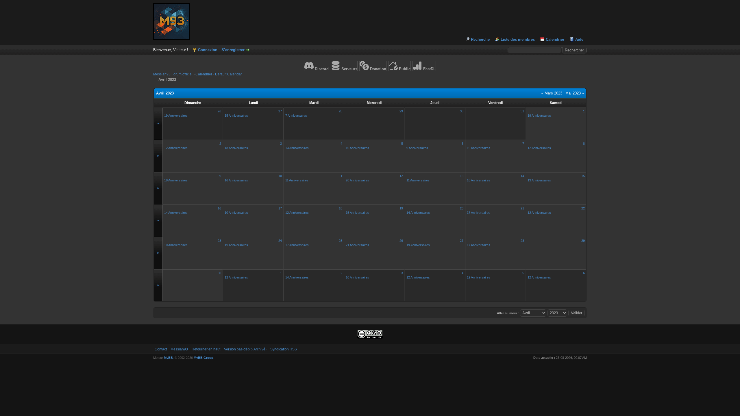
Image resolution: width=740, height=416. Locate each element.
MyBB (168, 357)
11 (340, 176)
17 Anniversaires (478, 212)
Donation (377, 69)
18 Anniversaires (236, 148)
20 (461, 208)
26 (219, 111)
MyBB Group (203, 357)
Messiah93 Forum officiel (173, 74)
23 (219, 240)
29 (401, 111)
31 (522, 111)
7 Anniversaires (296, 115)
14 (522, 176)
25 (340, 240)
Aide (579, 39)
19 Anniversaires (176, 115)
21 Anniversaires (357, 245)
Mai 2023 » (574, 93)
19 (401, 208)
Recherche (480, 39)
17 (280, 208)
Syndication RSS (283, 349)
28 (340, 111)
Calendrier (555, 39)
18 (340, 208)
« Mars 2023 (551, 93)
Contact (161, 349)
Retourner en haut (206, 349)
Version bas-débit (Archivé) (245, 349)
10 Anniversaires (357, 148)
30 (461, 111)
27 (280, 111)
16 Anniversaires (236, 180)
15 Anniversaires (236, 115)
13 (461, 176)
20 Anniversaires (357, 180)
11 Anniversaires (296, 180)
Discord (321, 69)
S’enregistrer (233, 50)
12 (401, 176)
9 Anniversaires (417, 148)
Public (404, 69)
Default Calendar (228, 74)
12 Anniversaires (176, 148)
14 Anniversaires (176, 212)
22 (583, 208)
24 (280, 240)
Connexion (207, 50)
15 (583, 176)
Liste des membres (518, 39)
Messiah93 (179, 349)
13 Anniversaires (297, 148)
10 (280, 176)
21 (522, 208)
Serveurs (348, 69)
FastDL (429, 69)
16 (219, 208)
